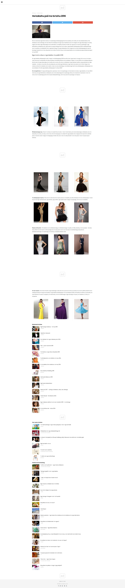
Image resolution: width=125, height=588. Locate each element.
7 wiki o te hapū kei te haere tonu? (49, 477)
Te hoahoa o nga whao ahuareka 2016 (50, 352)
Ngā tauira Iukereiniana (46, 383)
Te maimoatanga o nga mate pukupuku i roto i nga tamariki (55, 424)
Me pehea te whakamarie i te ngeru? (49, 521)
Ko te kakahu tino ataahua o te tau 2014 (50, 364)
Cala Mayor (43, 509)
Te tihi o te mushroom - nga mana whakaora (51, 465)
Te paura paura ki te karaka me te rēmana (51, 553)
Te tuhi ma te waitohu (46, 450)
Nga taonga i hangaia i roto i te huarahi (50, 496)
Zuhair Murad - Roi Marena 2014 (48, 396)
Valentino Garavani (45, 333)
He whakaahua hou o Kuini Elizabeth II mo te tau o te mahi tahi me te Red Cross (60, 534)
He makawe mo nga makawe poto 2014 (50, 339)
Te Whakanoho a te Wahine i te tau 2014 (50, 358)
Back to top (62, 581)
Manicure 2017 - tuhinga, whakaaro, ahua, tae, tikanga (54, 389)
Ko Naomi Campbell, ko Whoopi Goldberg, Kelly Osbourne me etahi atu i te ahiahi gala (62, 437)
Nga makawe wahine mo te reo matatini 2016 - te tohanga (55, 402)
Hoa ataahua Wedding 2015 (47, 370)
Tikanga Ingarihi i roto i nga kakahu (49, 471)
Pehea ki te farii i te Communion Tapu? (50, 546)
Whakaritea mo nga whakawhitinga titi (50, 431)
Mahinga (34, 13)
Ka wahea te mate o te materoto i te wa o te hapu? (53, 540)
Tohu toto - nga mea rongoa (47, 559)
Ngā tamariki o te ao (45, 443)
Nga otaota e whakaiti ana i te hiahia (49, 484)
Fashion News (40, 13)
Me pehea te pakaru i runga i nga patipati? (51, 565)
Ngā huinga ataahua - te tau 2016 (49, 327)
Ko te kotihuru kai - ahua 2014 (47, 408)
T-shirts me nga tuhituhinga (47, 456)
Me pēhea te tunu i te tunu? (47, 502)
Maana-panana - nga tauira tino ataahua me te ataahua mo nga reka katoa (60, 515)
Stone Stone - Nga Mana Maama (48, 527)
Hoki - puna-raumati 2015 (46, 345)
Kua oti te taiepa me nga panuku (48, 490)
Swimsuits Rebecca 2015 (46, 377)
